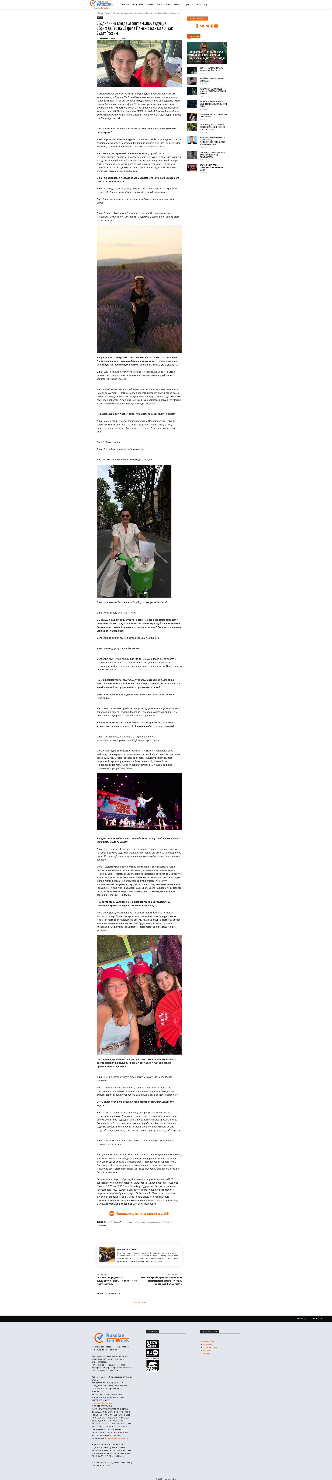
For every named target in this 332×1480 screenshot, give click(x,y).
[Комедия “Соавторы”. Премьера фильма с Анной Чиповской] (192, 70)
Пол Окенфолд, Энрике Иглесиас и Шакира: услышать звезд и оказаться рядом (212, 154)
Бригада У (108, 1222)
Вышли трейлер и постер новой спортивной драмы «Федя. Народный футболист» (161, 1280)
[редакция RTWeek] (107, 1255)
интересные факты (155, 1222)
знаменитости (140, 1222)
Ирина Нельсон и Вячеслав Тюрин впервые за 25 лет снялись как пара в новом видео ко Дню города (207, 55)
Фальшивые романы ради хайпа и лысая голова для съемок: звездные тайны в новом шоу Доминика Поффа (212, 141)
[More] (144, 1232)
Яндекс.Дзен (208, 1341)
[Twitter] (126, 1232)
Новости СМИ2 (139, 1302)
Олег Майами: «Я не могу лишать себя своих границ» (213, 115)
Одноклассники (210, 1347)
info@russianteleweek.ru (116, 1438)
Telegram (207, 1350)
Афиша (107, 13)
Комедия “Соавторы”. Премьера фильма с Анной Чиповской (211, 69)
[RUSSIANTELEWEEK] (101, 3)
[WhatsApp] (138, 1232)
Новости (167, 1222)
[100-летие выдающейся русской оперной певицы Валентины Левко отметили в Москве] (192, 127)
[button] (239, 4)
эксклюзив (102, 1226)
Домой (100, 13)
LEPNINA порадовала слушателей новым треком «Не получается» (117, 1280)
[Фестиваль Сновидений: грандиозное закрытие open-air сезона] (192, 167)
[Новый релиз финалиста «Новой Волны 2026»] (192, 81)
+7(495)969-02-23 (114, 1382)
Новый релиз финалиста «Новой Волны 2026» (212, 79)
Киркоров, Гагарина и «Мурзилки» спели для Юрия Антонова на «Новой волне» (213, 103)
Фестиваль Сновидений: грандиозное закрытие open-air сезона (211, 167)
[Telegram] (132, 1232)
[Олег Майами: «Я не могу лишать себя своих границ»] (192, 117)
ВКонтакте (207, 1344)
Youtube (206, 1354)
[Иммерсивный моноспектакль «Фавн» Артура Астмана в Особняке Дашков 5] (192, 91)
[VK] (120, 1232)
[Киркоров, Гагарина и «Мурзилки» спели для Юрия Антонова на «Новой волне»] (192, 104)
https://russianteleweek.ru (104, 1403)
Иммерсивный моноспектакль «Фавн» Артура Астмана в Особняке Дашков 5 (213, 91)
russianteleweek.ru (101, 8)
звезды (129, 1222)
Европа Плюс (119, 1222)
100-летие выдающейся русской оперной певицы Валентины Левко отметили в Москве (212, 127)
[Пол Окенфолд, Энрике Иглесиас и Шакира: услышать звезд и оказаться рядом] (192, 155)
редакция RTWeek (107, 38)
